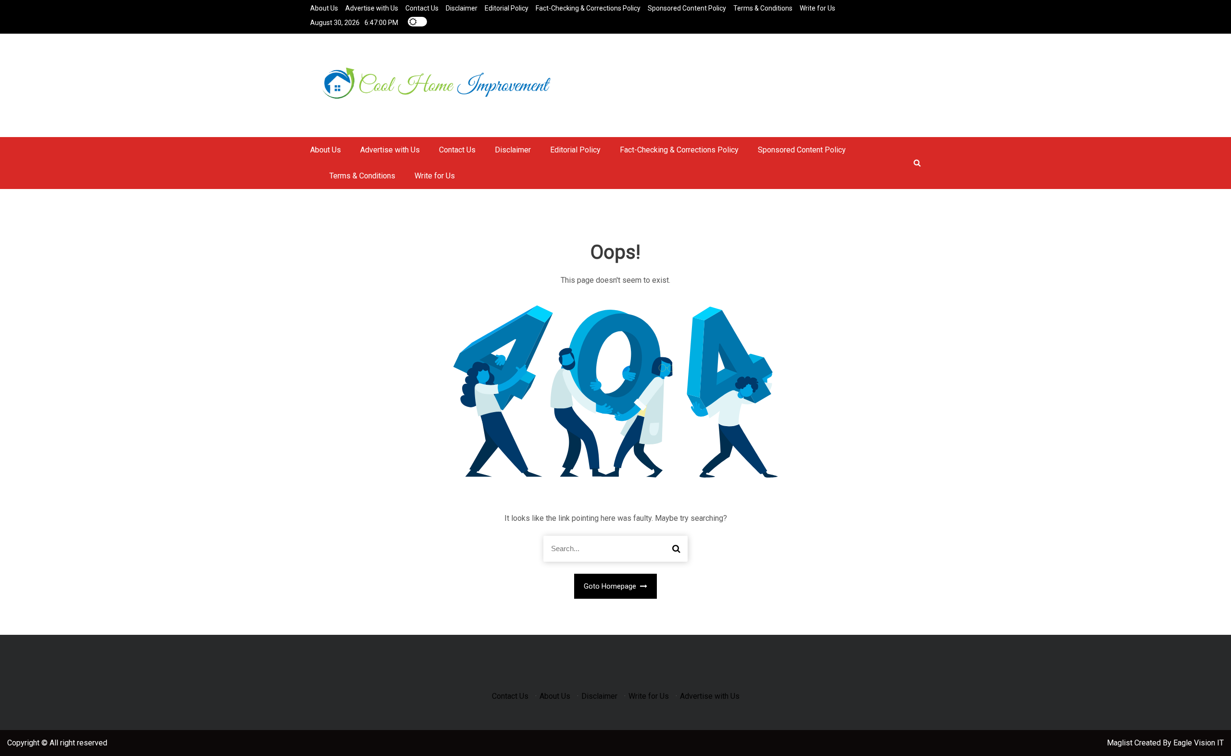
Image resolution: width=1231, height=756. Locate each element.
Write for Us (817, 8)
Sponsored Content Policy (687, 8)
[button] (917, 162)
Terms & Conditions (762, 8)
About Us (324, 8)
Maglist (1120, 742)
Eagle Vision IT (1198, 742)
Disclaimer (461, 8)
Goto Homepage (611, 586)
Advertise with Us (371, 8)
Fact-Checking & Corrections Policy (588, 8)
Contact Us (422, 8)
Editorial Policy (506, 8)
